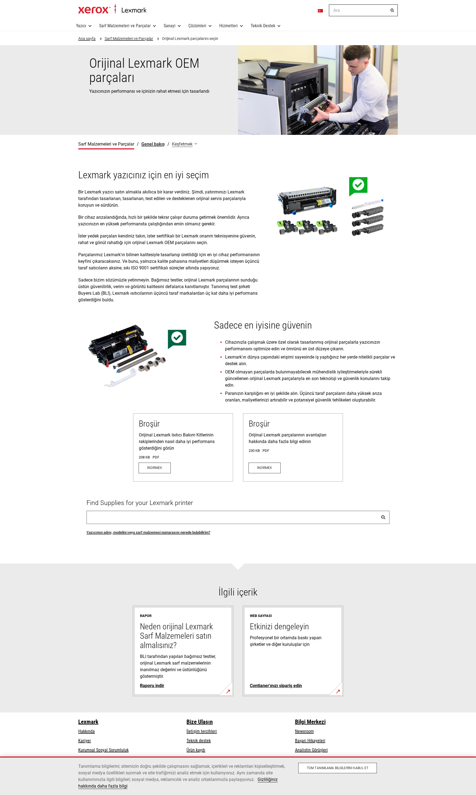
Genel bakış (153, 144)
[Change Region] (320, 10)
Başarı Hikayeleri (310, 740)
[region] (238, 775)
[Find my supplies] (383, 517)
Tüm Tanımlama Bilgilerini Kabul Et (337, 768)
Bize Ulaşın (199, 721)
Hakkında (86, 731)
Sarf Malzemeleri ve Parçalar (125, 25)
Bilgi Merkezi (310, 721)
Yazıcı (81, 25)
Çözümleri (197, 25)
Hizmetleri (228, 25)
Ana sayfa (112, 9)
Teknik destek (198, 740)
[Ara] (392, 10)
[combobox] (363, 10)
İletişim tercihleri (201, 731)
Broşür (149, 423)
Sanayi (169, 25)
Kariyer (84, 740)
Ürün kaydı (195, 750)
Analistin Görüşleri (311, 750)
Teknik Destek (263, 25)
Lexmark (88, 721)
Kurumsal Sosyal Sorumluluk (103, 750)
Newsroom (304, 731)
